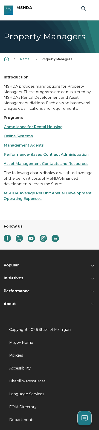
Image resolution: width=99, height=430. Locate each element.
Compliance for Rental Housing (33, 127)
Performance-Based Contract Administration (46, 154)
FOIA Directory (23, 407)
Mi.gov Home (21, 342)
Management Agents (24, 145)
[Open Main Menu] (92, 8)
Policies (16, 355)
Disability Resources (27, 381)
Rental (25, 59)
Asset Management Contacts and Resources (46, 164)
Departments (21, 420)
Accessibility (20, 368)
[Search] (83, 8)
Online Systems (18, 136)
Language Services (26, 394)
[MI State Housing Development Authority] (6, 59)
